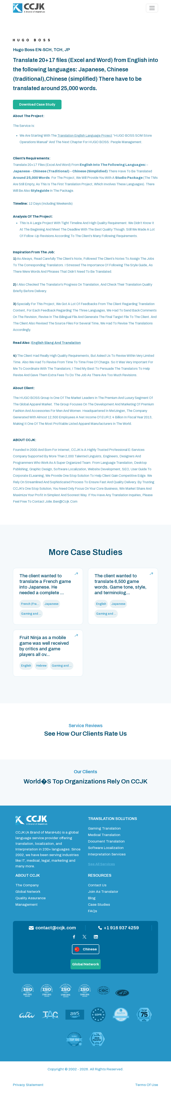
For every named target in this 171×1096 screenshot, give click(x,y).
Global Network (27, 892)
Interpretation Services (107, 854)
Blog (92, 898)
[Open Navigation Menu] (152, 8)
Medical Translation (104, 835)
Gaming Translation (104, 828)
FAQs (92, 911)
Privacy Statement (28, 1085)
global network (85, 964)
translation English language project (84, 135)
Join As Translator (103, 892)
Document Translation (106, 841)
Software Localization (106, 848)
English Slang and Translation (56, 342)
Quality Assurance (30, 898)
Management (26, 905)
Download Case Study (37, 104)
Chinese (90, 949)
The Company (27, 885)
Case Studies (99, 905)
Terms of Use (146, 1085)
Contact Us (97, 885)
